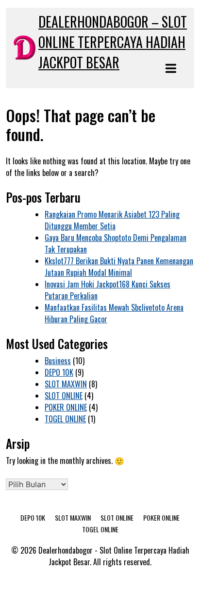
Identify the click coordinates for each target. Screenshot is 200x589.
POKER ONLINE (66, 407)
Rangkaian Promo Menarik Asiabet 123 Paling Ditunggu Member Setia (112, 220)
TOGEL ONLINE (65, 419)
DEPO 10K (59, 372)
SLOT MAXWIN (66, 384)
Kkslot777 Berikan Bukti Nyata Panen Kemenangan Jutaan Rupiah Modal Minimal (119, 266)
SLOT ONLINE (64, 395)
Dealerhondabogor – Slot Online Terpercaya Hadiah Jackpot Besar (112, 42)
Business (58, 360)
